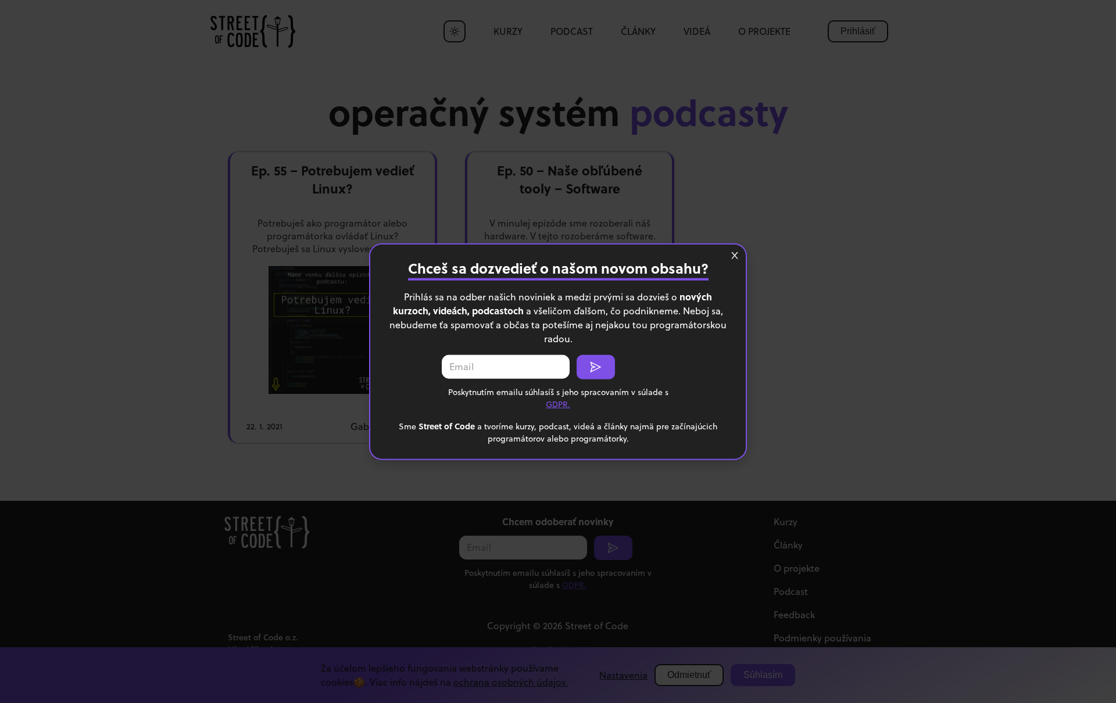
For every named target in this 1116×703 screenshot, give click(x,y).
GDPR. (558, 404)
